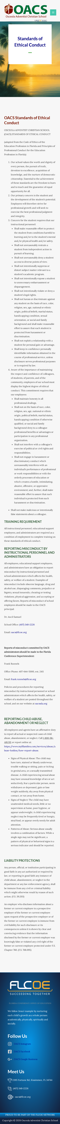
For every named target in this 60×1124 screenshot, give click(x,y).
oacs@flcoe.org (19, 632)
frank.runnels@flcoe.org (23, 679)
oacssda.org (41, 703)
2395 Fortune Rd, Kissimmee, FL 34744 (32, 1080)
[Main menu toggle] (53, 12)
